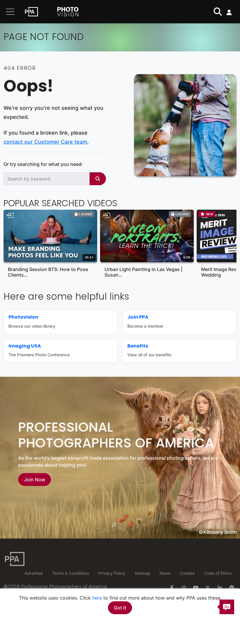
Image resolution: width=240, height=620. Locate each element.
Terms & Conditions (70, 573)
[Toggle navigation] (10, 11)
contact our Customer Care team (45, 142)
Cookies (187, 573)
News (165, 573)
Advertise (34, 573)
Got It (120, 608)
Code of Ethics (218, 573)
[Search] (98, 178)
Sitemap (142, 573)
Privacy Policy (111, 573)
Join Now (34, 479)
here (97, 598)
